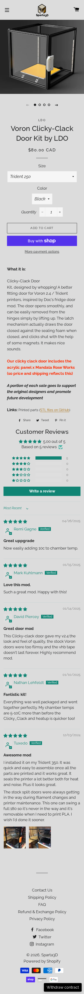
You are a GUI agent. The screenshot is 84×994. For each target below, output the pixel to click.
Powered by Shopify (42, 961)
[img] (15, 521)
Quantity (28, 212)
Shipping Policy (42, 897)
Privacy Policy (42, 918)
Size (42, 166)
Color (42, 188)
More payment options (42, 251)
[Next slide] (56, 105)
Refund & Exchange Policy (42, 911)
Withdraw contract (63, 987)
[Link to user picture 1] (15, 837)
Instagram (44, 944)
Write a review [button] (42, 491)
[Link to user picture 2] (40, 837)
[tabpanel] (42, 56)
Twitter (44, 937)
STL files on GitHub (54, 410)
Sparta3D (49, 955)
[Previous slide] (27, 105)
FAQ (42, 904)
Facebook (44, 929)
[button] (21, 458)
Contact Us (42, 890)
